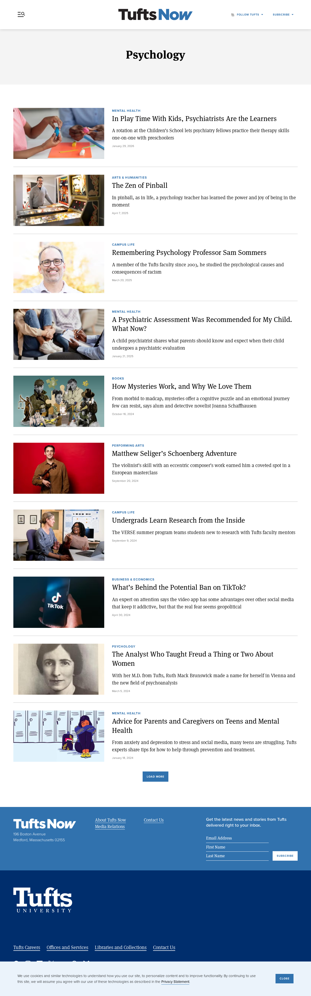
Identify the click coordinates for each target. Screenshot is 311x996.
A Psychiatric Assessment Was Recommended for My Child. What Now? (202, 324)
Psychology (123, 647)
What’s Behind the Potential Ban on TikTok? (179, 587)
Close (284, 978)
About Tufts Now (110, 820)
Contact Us (154, 820)
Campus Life (123, 245)
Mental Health (126, 111)
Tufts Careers (26, 947)
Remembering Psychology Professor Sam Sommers (189, 252)
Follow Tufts (248, 15)
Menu (22, 14)
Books (118, 379)
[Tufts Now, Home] (155, 14)
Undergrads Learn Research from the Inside (178, 520)
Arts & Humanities (129, 178)
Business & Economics (133, 580)
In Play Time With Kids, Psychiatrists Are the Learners (194, 118)
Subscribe (281, 15)
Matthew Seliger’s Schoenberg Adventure (174, 453)
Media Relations (110, 826)
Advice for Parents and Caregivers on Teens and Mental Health (195, 726)
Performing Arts (128, 446)
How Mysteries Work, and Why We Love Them (181, 386)
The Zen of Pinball (140, 185)
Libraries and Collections (121, 947)
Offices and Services (67, 947)
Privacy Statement (175, 981)
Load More (155, 777)
